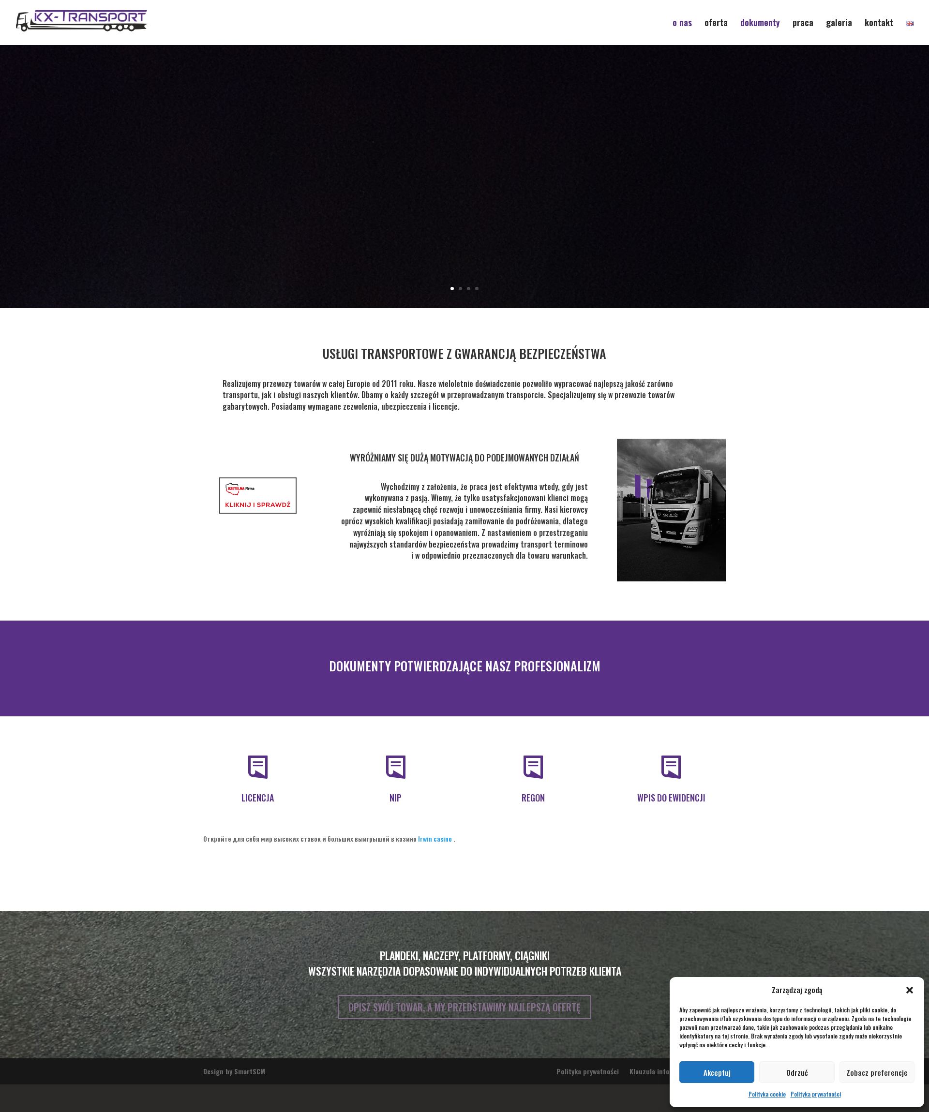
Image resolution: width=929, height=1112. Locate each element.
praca (803, 24)
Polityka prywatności (816, 1094)
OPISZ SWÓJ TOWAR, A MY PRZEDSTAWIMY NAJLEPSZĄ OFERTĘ (464, 1034)
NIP (396, 824)
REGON (533, 824)
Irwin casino (435, 865)
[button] (909, 990)
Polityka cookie (767, 1094)
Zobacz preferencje (877, 1072)
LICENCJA (257, 824)
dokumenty (760, 24)
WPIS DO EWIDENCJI (671, 824)
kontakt (879, 24)
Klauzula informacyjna (663, 1098)
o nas (682, 24)
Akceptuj (717, 1072)
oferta (716, 24)
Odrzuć (797, 1072)
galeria (839, 24)
